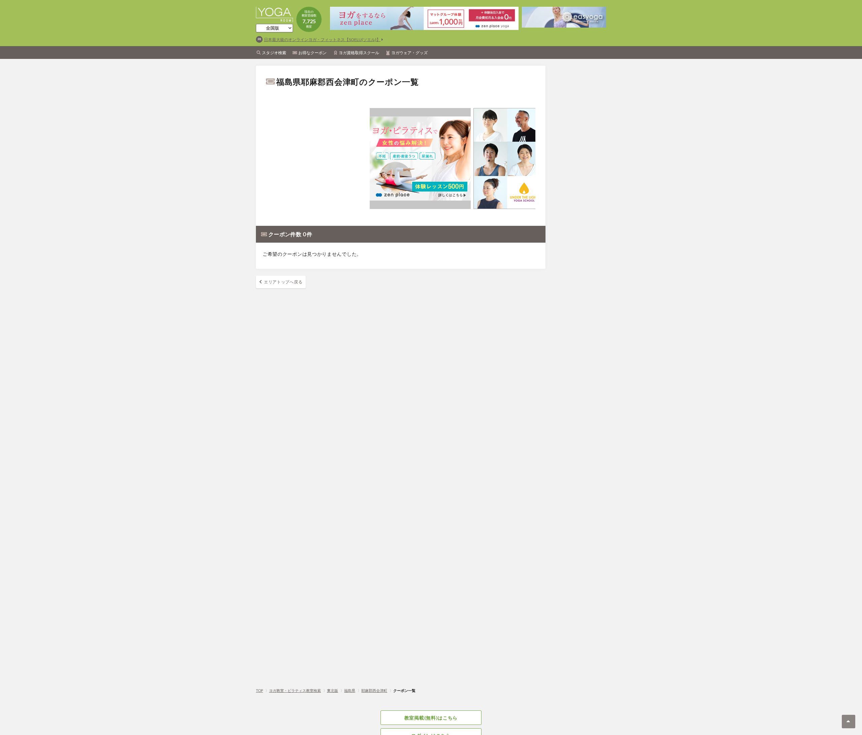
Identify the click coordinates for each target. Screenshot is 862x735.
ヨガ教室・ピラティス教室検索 (295, 690)
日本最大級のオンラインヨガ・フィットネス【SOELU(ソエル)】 (322, 39)
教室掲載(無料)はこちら (431, 718)
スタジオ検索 (274, 52)
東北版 (332, 690)
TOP (259, 690)
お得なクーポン (312, 52)
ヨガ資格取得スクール (359, 52)
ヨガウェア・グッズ (409, 52)
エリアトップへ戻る (283, 281)
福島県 (349, 690)
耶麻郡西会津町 (374, 690)
